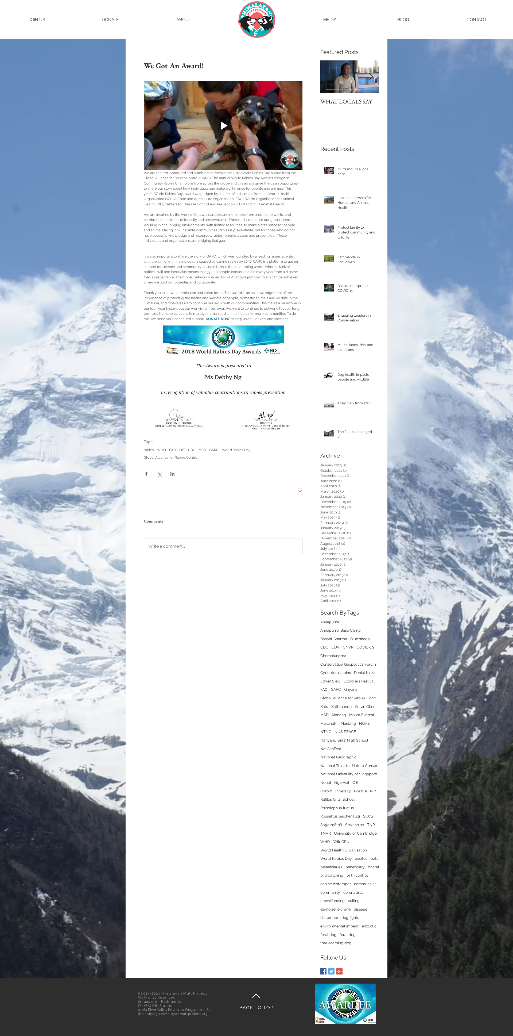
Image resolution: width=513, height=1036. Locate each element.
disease (360, 909)
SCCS (368, 816)
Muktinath (328, 723)
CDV (336, 647)
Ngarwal (341, 782)
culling (354, 901)
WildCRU (341, 841)
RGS (374, 791)
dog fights (350, 917)
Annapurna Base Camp (340, 630)
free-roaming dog (335, 943)
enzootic (369, 926)
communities (365, 884)
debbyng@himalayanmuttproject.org (175, 1014)
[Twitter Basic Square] (331, 971)
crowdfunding (332, 901)
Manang (339, 715)
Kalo (324, 706)
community (330, 892)
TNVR (325, 833)
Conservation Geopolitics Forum (348, 664)
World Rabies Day (236, 450)
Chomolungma (333, 656)
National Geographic (338, 757)
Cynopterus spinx (335, 672)
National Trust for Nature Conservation (349, 765)
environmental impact (339, 926)
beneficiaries (331, 867)
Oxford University (335, 791)
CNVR (348, 647)
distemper (329, 917)
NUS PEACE (345, 732)
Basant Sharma (333, 639)
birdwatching (331, 875)
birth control (357, 875)
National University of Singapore (348, 774)
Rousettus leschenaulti (340, 816)
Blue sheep (360, 639)
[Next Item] (370, 77)
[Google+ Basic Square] (339, 971)
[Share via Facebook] (146, 474)
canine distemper (335, 884)
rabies (149, 450)
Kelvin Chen (365, 706)
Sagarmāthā (331, 825)
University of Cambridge (355, 833)
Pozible (360, 791)
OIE (182, 450)
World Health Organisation (343, 850)
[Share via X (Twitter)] (159, 474)
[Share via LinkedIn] (172, 474)
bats (374, 858)
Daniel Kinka (364, 672)
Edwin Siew (330, 681)
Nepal (325, 782)
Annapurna (329, 622)
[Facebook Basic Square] (323, 971)
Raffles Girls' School (337, 799)
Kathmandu (341, 706)
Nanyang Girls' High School (344, 740)
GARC (214, 450)
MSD (202, 450)
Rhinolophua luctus (337, 808)
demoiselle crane (335, 909)
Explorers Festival (359, 681)
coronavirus (353, 892)
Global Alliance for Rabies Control (171, 457)
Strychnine (354, 825)
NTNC (325, 732)
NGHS (364, 723)
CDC (191, 450)
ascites (361, 858)
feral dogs (348, 935)
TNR (371, 825)
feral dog (328, 935)
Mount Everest (361, 715)
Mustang (348, 723)
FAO (172, 450)
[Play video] (223, 125)
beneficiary (355, 867)
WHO (161, 450)
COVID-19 (365, 647)
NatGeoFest (330, 749)
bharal (373, 867)
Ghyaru (350, 689)
